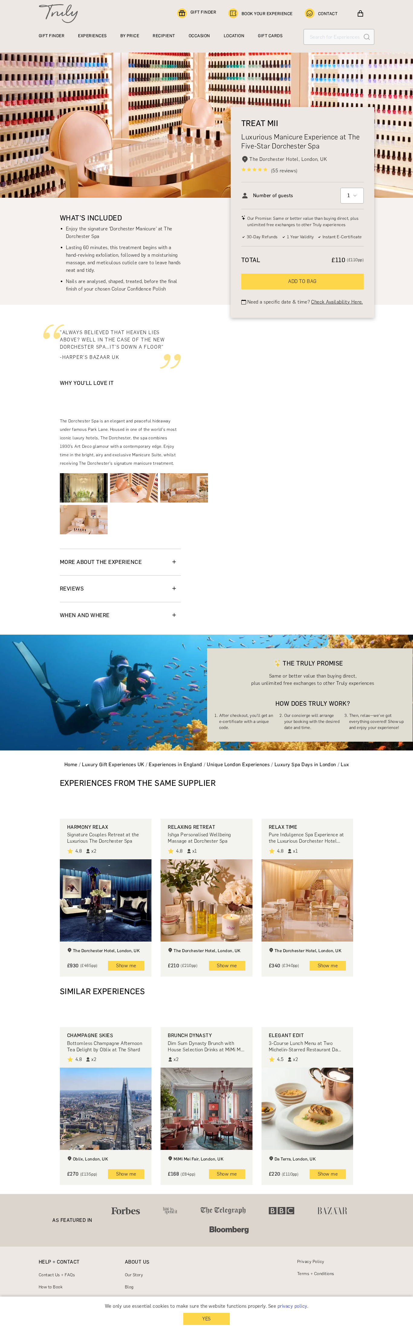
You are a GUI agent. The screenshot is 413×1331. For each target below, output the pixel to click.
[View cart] (360, 13)
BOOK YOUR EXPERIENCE (267, 13)
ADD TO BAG (302, 281)
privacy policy (292, 1306)
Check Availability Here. (337, 302)
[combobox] (352, 195)
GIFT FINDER (203, 12)
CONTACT (327, 13)
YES (206, 1319)
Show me (126, 965)
